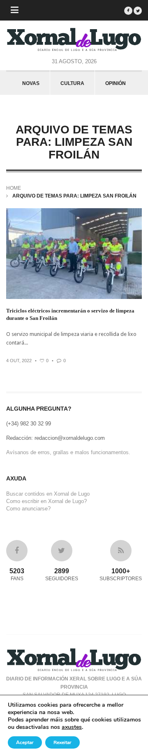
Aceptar (25, 742)
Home (13, 188)
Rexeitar (62, 742)
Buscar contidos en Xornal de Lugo (48, 494)
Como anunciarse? (28, 509)
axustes (72, 727)
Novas (30, 83)
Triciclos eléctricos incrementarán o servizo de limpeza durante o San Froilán (70, 314)
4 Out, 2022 (19, 360)
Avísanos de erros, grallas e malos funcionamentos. (68, 452)
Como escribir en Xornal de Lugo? (46, 501)
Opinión (115, 83)
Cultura (72, 83)
